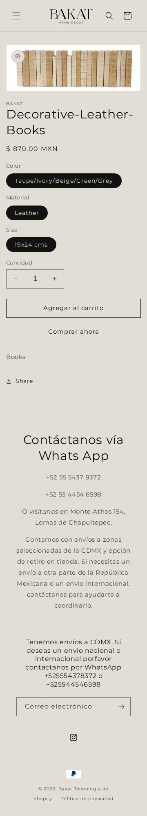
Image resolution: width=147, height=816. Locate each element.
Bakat (65, 789)
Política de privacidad (87, 798)
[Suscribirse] (121, 706)
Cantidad (19, 262)
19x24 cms (31, 244)
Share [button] (24, 381)
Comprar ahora (73, 331)
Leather (27, 213)
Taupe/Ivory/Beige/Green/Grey (64, 180)
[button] (16, 16)
